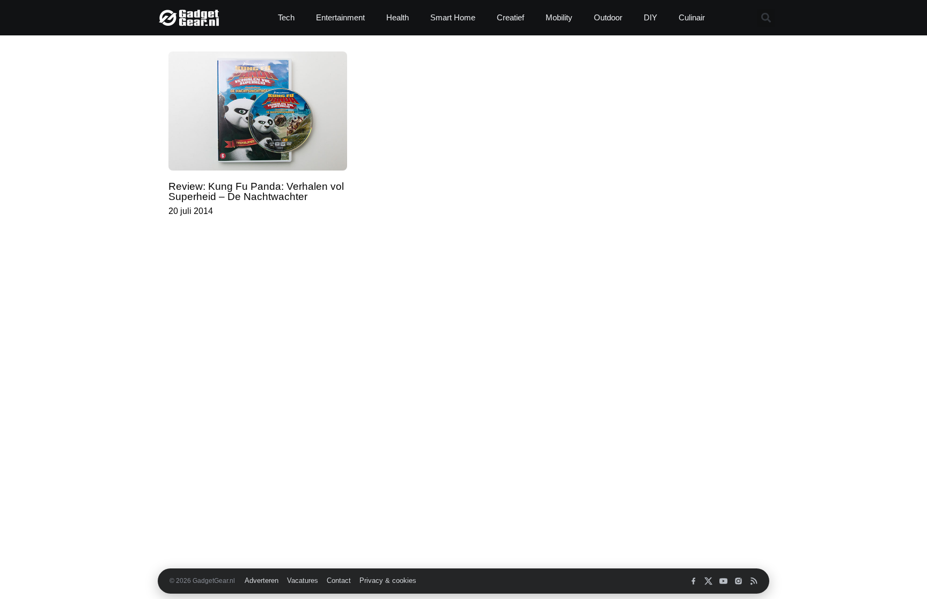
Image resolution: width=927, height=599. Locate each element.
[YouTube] (723, 581)
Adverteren (261, 581)
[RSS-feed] (753, 581)
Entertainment (340, 17)
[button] (766, 18)
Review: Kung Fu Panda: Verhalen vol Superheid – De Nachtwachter (256, 191)
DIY (650, 17)
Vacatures (302, 581)
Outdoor (608, 17)
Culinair (692, 17)
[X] (708, 581)
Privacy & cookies (387, 581)
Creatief (510, 17)
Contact (339, 581)
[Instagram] (738, 581)
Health (397, 17)
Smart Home (452, 17)
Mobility (559, 17)
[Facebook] (693, 581)
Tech (286, 17)
